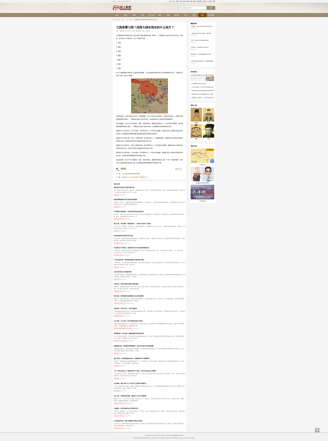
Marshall (148, 31)
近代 (174, 1)
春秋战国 (211, 15)
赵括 (136, 141)
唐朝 (159, 15)
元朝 (181, 1)
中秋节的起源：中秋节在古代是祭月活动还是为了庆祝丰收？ (202, 87)
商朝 (191, 1)
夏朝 (194, 1)
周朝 (187, 1)
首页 (117, 15)
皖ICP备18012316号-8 (178, 435)
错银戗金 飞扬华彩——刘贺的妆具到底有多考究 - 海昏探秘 (202, 98)
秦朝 (202, 15)
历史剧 (204, 1)
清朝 (125, 15)
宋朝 (142, 15)
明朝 (134, 15)
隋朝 (168, 15)
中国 (170, 1)
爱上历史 (138, 31)
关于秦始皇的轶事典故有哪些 (131, 173)
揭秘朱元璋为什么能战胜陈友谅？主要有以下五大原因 (202, 94)
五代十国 (151, 15)
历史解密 (199, 1)
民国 (177, 1)
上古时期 (209, 1)
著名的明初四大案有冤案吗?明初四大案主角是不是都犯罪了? (202, 91)
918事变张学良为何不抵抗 (198, 83)
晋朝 (184, 1)
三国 (185, 15)
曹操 (132, 148)
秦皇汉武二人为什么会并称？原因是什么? (134, 177)
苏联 (214, 1)
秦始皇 (174, 35)
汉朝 (193, 15)
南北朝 (177, 15)
